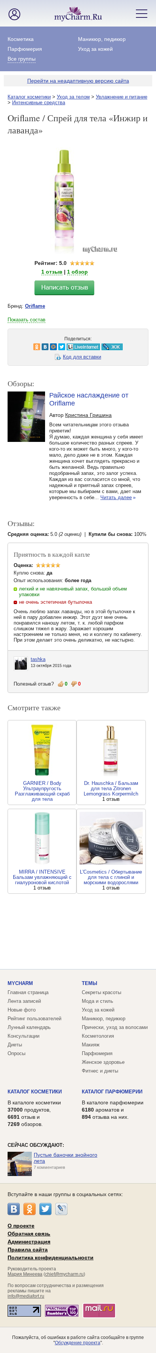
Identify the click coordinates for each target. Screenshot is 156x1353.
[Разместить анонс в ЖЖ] (91, 346)
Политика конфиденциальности (51, 1257)
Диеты (15, 1045)
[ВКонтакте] (14, 1209)
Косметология (98, 1036)
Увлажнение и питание (121, 97)
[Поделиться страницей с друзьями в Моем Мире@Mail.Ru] (33, 346)
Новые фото (22, 1010)
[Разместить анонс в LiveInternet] (62, 346)
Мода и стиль (97, 1001)
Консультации (23, 1036)
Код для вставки (82, 357)
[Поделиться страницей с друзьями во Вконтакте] (24, 346)
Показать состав (26, 320)
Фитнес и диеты (100, 1071)
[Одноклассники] (29, 1209)
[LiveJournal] (61, 1209)
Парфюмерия (25, 49)
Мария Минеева (25, 1274)
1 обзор (77, 272)
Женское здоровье (103, 1062)
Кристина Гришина (88, 415)
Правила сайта (28, 1250)
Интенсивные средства (38, 102)
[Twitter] (45, 1209)
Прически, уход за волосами (115, 1027)
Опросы (16, 1053)
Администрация (29, 1242)
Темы (89, 983)
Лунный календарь (29, 1027)
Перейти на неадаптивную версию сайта (78, 81)
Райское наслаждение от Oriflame (88, 399)
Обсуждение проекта (77, 1342)
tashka (38, 659)
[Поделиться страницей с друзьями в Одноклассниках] (16, 346)
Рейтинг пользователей (34, 1018)
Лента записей (24, 1001)
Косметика (21, 39)
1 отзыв (51, 272)
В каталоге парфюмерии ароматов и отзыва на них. (113, 1109)
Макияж (91, 1045)
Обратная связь (29, 1234)
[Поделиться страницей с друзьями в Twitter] (41, 346)
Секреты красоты (101, 992)
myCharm (20, 983)
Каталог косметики (29, 97)
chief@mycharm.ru (64, 1274)
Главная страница (28, 992)
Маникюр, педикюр (102, 39)
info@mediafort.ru (26, 1296)
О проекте (21, 1226)
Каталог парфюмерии (112, 1092)
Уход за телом (73, 97)
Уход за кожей (95, 49)
